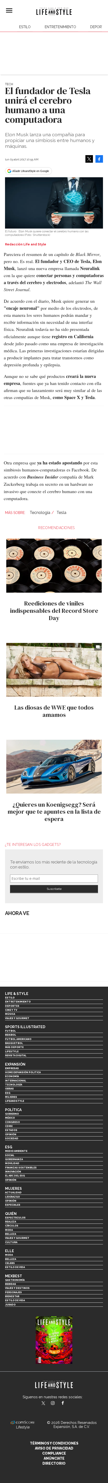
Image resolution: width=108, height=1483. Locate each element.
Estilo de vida (15, 1267)
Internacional (15, 1080)
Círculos (11, 1225)
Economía (12, 1076)
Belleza (10, 1234)
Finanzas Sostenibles (21, 1167)
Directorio (54, 1463)
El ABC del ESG (15, 1175)
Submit (54, 889)
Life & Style (16, 994)
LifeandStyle (14, 1101)
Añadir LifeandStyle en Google (30, 170)
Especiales (12, 1204)
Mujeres (11, 1097)
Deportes (12, 1006)
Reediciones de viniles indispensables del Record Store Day (54, 610)
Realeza (10, 1221)
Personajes (13, 1292)
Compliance (54, 1453)
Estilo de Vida (15, 1300)
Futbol (10, 1030)
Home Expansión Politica (23, 1072)
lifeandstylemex (57, 1403)
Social (9, 1155)
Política (13, 1110)
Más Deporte (14, 1047)
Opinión (10, 1134)
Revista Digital (15, 1055)
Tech (9, 84)
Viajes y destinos (17, 1288)
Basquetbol (14, 1043)
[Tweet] (89, 159)
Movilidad (12, 1163)
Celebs (10, 1263)
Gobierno (12, 1113)
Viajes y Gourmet (17, 1018)
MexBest (13, 1276)
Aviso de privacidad (54, 1448)
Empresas (12, 1068)
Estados (11, 1130)
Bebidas (10, 1284)
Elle (9, 1251)
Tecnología (40, 512)
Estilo (25, 27)
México (10, 1117)
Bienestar (12, 1296)
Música (10, 1014)
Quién (11, 1214)
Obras (9, 1088)
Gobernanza (14, 1159)
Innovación (13, 1171)
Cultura (11, 1242)
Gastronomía (15, 1280)
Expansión (15, 1064)
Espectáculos (15, 1217)
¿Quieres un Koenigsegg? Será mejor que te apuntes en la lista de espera (54, 811)
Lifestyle (12, 1051)
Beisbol (10, 1034)
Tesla (61, 512)
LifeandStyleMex (43, 1403)
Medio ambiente (16, 1151)
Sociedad (11, 1138)
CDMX (9, 1126)
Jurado (10, 1304)
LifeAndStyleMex (67, 1403)
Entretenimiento (60, 27)
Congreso (12, 1122)
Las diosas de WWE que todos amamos (54, 711)
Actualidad (13, 1192)
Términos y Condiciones (54, 1443)
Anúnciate (54, 1458)
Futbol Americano (18, 1039)
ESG (7, 1093)
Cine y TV (11, 1010)
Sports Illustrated (25, 1027)
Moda (9, 1230)
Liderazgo (12, 1196)
